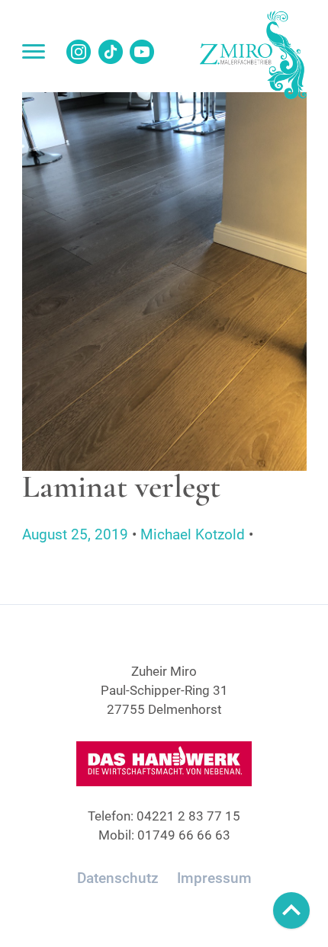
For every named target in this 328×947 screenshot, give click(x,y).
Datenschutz (118, 878)
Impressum (214, 878)
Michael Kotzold (192, 534)
